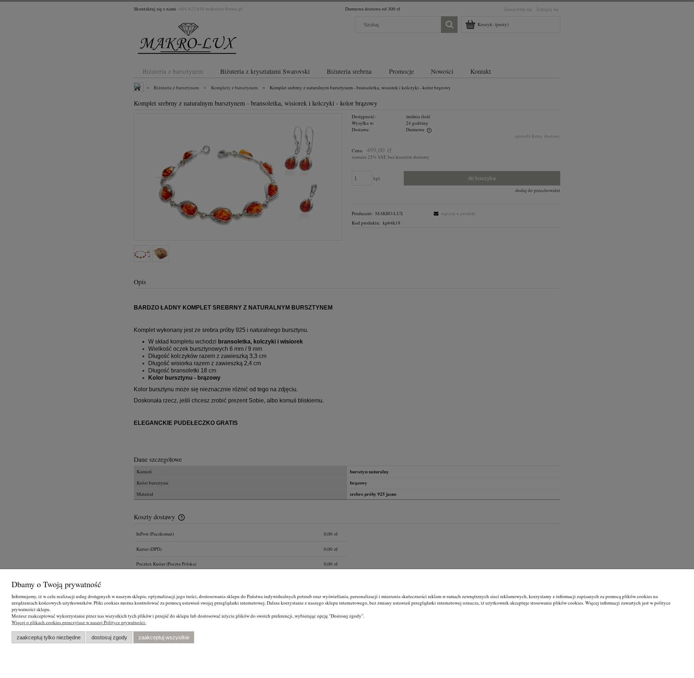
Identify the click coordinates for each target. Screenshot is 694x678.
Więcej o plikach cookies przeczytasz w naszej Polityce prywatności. (79, 622)
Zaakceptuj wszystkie (163, 637)
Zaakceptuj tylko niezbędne (49, 637)
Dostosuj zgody (109, 637)
